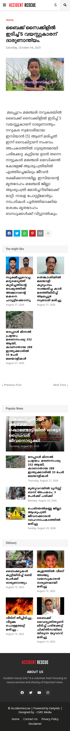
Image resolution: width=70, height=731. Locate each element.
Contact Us (30, 719)
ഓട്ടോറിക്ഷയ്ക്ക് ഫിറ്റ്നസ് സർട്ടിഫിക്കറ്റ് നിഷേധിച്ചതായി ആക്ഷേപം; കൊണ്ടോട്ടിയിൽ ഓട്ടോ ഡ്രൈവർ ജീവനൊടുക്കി (34, 425)
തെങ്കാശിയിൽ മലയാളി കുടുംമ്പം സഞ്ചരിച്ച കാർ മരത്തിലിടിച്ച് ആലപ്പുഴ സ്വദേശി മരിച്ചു (49, 289)
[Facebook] (9, 233)
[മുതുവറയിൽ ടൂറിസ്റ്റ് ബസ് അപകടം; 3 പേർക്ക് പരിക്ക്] (15, 493)
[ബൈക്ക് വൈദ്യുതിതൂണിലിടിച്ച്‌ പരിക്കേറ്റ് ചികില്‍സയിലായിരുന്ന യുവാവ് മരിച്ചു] (50, 606)
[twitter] (30, 692)
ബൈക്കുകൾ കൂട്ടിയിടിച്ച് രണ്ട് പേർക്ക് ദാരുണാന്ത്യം (19, 577)
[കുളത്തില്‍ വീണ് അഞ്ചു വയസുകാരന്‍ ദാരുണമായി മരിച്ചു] (50, 559)
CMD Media (44, 712)
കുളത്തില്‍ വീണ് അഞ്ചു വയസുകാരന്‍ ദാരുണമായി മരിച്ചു (50, 579)
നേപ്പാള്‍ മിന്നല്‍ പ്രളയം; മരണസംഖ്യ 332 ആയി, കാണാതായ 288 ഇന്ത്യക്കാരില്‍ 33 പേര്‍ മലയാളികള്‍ (19, 345)
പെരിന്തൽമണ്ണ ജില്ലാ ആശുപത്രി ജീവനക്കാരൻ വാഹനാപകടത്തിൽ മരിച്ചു (44, 516)
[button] (4, 5)
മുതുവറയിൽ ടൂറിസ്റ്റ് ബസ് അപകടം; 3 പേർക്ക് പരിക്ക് (44, 492)
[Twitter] (17, 233)
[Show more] (48, 233)
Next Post (59, 385)
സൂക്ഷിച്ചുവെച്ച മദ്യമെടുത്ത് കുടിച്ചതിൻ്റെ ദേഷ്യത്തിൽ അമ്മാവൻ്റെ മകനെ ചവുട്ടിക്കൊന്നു (18, 289)
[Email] (40, 233)
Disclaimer (35, 724)
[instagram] (48, 692)
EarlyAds (54, 708)
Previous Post (13, 385)
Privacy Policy (50, 719)
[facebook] (22, 692)
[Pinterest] (32, 233)
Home (10, 20)
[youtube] (39, 692)
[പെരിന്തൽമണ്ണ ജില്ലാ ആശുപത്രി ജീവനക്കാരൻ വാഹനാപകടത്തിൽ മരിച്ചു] (15, 513)
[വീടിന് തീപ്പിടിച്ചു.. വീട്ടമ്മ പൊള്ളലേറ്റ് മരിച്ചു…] (19, 606)
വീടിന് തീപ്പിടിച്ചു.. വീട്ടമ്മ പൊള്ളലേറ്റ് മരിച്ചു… (19, 624)
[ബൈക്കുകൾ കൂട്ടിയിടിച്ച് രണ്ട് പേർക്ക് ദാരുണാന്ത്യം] (19, 559)
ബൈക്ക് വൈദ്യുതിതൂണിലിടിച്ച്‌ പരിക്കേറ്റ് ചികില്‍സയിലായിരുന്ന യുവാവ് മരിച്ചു (50, 627)
